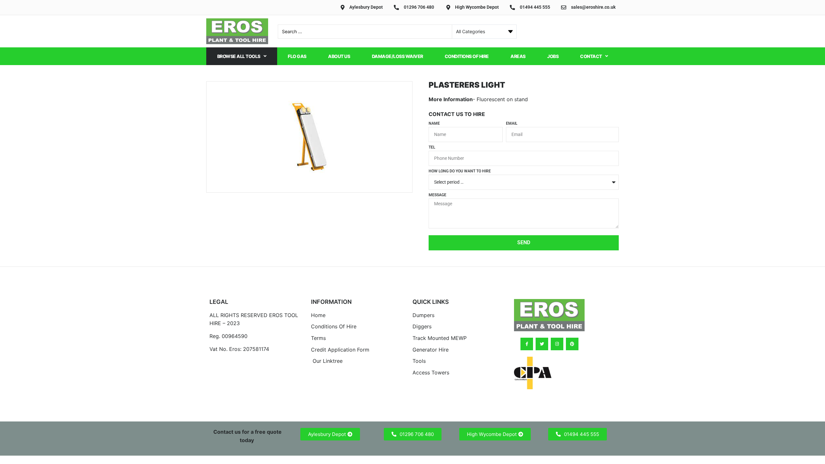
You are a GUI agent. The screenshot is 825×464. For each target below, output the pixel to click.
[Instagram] (557, 344)
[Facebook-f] (526, 344)
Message (437, 195)
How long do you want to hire (460, 171)
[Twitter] (542, 344)
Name (434, 123)
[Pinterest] (572, 344)
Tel (432, 147)
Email (511, 123)
